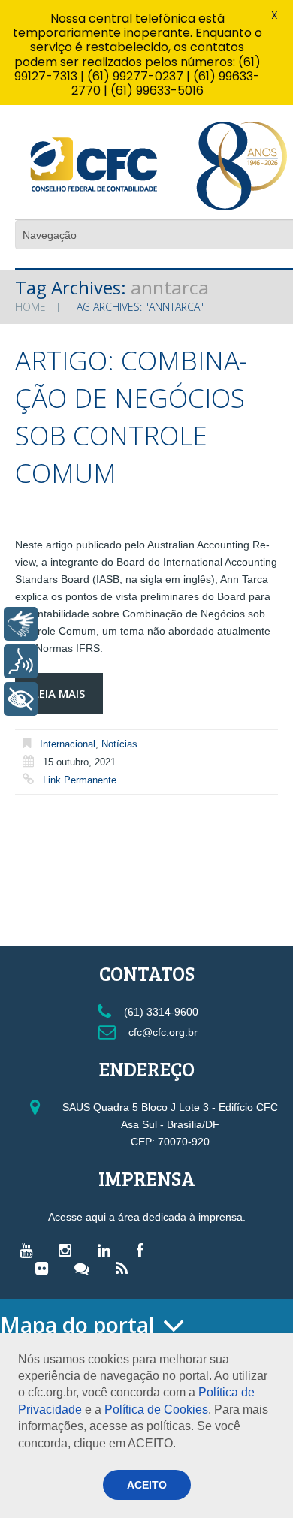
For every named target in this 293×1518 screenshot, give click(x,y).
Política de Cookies (156, 1409)
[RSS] (125, 1268)
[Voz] (21, 661)
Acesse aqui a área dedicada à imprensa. (147, 1217)
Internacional (67, 744)
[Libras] (21, 624)
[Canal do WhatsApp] (85, 1268)
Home (30, 307)
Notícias (119, 744)
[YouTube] (29, 1250)
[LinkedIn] (107, 1250)
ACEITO (147, 1485)
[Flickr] (45, 1268)
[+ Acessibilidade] (21, 699)
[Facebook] (143, 1250)
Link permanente (79, 780)
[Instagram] (68, 1250)
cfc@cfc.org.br (161, 1032)
